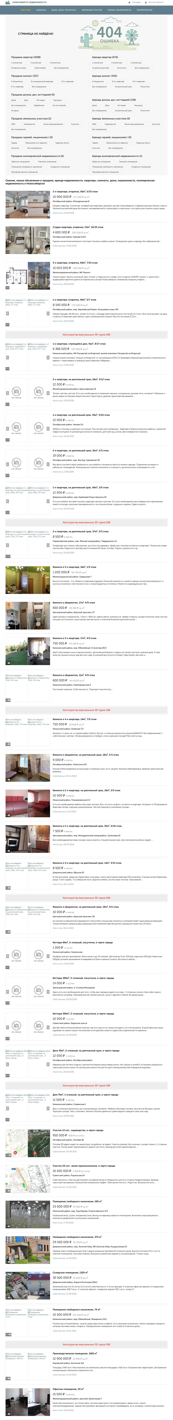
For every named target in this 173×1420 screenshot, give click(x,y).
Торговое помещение (47, 162)
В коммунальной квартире (42, 81)
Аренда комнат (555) (104, 76)
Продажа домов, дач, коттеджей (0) (33, 95)
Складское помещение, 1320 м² (70, 1273)
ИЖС (13, 124)
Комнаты (41, 10)
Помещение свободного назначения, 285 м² (77, 1201)
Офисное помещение (20, 162)
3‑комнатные (55, 63)
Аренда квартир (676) (105, 57)
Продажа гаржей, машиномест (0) (32, 137)
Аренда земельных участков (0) (111, 119)
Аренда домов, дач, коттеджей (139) (114, 100)
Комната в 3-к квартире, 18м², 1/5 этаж (74, 567)
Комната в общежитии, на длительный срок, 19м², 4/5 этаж (86, 907)
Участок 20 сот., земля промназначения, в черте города (84, 1166)
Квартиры (26, 10)
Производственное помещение (24, 172)
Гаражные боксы (62, 143)
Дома (13, 100)
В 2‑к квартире (67, 81)
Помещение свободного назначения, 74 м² (76, 1310)
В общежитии (17, 81)
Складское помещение (60, 167)
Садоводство (29, 124)
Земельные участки (92, 10)
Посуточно (121, 68)
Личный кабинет (156, 2)
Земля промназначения (53, 124)
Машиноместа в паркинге (36, 143)
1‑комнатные (16, 63)
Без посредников (61, 68)
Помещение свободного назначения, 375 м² (77, 1237)
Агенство (75, 124)
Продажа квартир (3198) (26, 57)
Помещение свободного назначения (26, 167)
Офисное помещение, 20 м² (68, 1389)
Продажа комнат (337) (24, 76)
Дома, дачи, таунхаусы (64, 10)
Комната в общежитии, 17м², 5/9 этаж (74, 603)
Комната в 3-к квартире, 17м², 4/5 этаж (74, 638)
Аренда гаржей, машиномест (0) (111, 137)
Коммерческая (144, 10)
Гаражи (14, 143)
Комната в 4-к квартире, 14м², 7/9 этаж (75, 719)
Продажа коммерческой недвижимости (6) (37, 156)
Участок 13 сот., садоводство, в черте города (78, 1130)
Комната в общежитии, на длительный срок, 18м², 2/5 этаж (86, 755)
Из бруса (15, 111)
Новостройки (40, 68)
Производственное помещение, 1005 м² (75, 1354)
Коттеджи (41, 100)
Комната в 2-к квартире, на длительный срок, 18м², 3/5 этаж (86, 790)
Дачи (26, 100)
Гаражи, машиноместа (119, 10)
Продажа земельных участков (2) (31, 119)
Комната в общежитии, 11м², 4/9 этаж (74, 675)
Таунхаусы (57, 100)
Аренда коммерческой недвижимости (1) (117, 156)
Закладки (136, 2)
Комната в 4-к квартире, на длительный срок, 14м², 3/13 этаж (87, 863)
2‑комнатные (35, 63)
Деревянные (39, 105)
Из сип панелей (59, 105)
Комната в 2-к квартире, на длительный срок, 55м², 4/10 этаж (87, 826)
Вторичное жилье (18, 68)
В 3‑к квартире (17, 87)
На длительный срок (100, 68)
